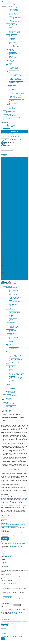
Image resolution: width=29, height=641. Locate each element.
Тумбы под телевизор (14, 21)
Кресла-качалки (13, 13)
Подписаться (5, 538)
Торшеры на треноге (14, 78)
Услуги (5, 568)
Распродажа (9, 104)
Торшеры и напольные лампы (16, 79)
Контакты (5, 122)
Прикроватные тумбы (14, 46)
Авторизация (6, 128)
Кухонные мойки (13, 108)
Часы (10, 101)
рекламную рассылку (14, 545)
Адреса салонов (10, 124)
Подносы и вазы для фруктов (16, 95)
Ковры (7, 83)
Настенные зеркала (13, 68)
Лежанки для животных (14, 14)
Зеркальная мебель (13, 10)
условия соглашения (13, 547)
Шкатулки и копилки (14, 103)
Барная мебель (10, 49)
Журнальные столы (13, 9)
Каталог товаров (7, 6)
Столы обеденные (13, 18)
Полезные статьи (10, 112)
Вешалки (11, 35)
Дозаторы (11, 107)
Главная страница (7, 410)
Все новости (4, 519)
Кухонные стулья (13, 24)
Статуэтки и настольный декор (16, 99)
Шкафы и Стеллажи (13, 59)
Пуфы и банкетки (10, 60)
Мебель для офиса (10, 30)
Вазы (10, 88)
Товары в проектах (10, 111)
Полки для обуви (13, 38)
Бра (10, 72)
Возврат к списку (5, 515)
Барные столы (12, 50)
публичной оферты (17, 546)
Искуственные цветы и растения (17, 92)
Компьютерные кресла (14, 31)
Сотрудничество (7, 114)
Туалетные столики (13, 48)
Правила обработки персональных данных (11, 621)
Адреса (22, 139)
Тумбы (10, 20)
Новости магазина (6, 542)
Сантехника (9, 106)
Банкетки (11, 61)
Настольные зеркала (14, 70)
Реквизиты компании (11, 125)
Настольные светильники (15, 74)
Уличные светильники (14, 82)
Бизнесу (5, 565)
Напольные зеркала (14, 67)
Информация (6, 411)
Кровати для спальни (14, 45)
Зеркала (8, 65)
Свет (7, 71)
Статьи (5, 413)
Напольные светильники (15, 77)
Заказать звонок (14, 131)
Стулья (10, 28)
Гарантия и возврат (8, 556)
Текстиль (8, 64)
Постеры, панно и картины (15, 97)
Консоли (11, 36)
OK (2, 638)
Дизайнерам (9, 118)
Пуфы (10, 16)
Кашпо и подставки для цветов (16, 93)
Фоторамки (11, 100)
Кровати (11, 43)
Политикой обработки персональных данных (11, 636)
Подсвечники (12, 96)
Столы (10, 27)
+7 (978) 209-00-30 (5, 133)
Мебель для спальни (11, 42)
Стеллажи (11, 56)
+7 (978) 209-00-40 (14, 133)
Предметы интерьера (11, 85)
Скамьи (11, 41)
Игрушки (11, 90)
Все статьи (3, 530)
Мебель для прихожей (11, 34)
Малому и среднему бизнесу (13, 117)
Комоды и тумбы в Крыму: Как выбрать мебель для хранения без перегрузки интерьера (13, 525)
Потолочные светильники (15, 75)
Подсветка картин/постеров (16, 81)
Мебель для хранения (11, 53)
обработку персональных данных (17, 543)
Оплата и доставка (8, 119)
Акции (4, 121)
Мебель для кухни (10, 23)
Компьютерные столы (14, 32)
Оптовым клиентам (11, 115)
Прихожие (11, 39)
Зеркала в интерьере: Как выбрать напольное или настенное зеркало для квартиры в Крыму (13, 528)
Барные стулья (12, 52)
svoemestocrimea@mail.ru (9, 583)
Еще (4, 279)
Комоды (11, 54)
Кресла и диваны (13, 12)
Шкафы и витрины (13, 57)
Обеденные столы (13, 25)
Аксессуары (11, 86)
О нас (4, 110)
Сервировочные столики (15, 17)
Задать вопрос (9, 126)
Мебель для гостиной (11, 7)
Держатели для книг (14, 89)
